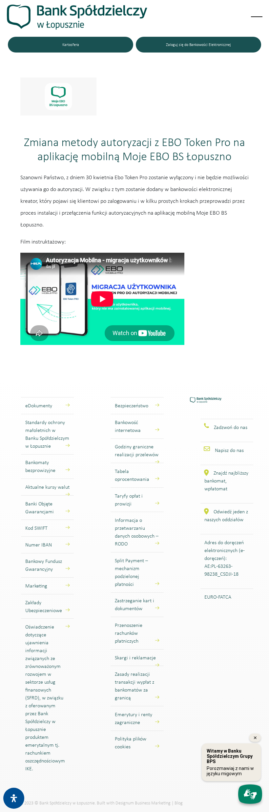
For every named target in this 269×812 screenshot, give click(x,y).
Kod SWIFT (36, 528)
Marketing (36, 586)
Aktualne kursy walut (47, 487)
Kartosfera (70, 44)
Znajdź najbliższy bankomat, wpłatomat (226, 481)
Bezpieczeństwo (131, 405)
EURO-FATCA (217, 597)
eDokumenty (38, 405)
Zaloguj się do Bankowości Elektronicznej (198, 44)
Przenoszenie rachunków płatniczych (128, 633)
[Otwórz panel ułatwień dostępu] (13, 798)
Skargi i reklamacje (135, 657)
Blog (179, 803)
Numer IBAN (38, 545)
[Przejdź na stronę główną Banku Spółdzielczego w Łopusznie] (206, 407)
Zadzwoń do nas (230, 427)
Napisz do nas (229, 450)
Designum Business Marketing (143, 803)
